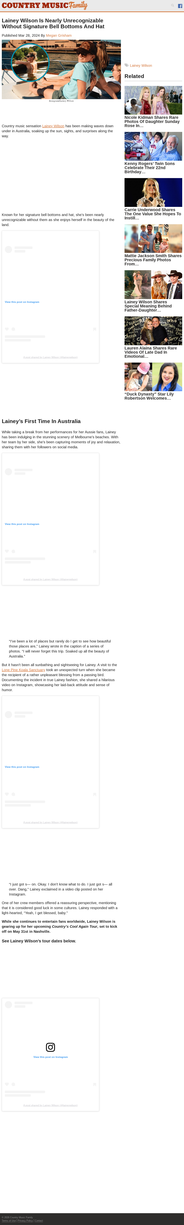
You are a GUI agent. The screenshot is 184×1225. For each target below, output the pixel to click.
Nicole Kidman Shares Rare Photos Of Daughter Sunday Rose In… (152, 121)
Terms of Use (9, 1220)
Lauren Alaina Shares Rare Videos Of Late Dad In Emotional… (151, 352)
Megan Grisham (59, 35)
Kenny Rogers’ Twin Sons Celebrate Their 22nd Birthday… (150, 167)
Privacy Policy (25, 1220)
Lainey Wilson (53, 126)
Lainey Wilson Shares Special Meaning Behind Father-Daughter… (148, 306)
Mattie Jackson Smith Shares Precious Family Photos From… (153, 259)
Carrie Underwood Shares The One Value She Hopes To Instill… (153, 213)
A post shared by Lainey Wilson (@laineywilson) (50, 357)
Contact (39, 1220)
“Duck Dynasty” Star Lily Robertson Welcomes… (149, 396)
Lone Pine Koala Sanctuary (23, 670)
